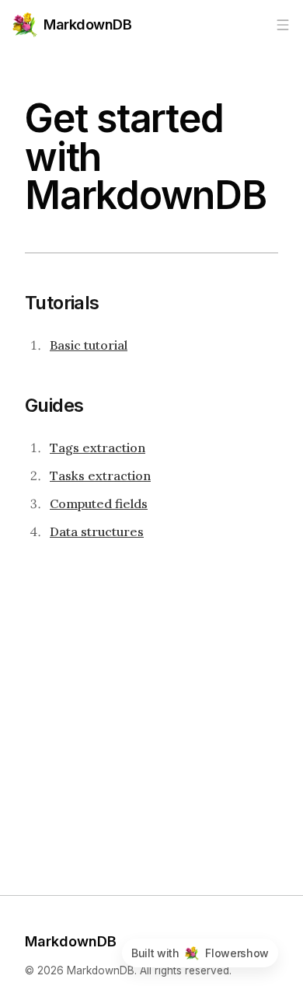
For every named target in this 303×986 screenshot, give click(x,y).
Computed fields (99, 503)
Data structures (97, 531)
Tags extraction (97, 447)
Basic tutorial (88, 345)
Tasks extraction (100, 475)
